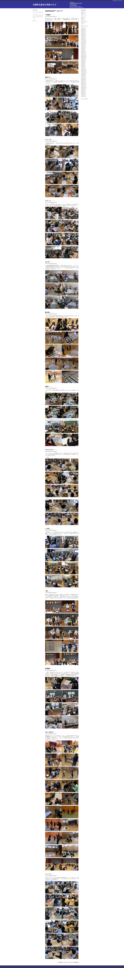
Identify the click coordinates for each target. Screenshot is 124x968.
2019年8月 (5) (83, 75)
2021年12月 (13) (83, 39)
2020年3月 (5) (83, 66)
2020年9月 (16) (83, 58)
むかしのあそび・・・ (51, 732)
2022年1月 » (76, 962)
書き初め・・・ (49, 312)
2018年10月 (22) (83, 88)
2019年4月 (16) (83, 80)
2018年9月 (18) (83, 89)
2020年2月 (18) (83, 67)
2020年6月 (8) (83, 62)
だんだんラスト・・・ (51, 449)
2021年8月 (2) (83, 44)
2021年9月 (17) (83, 43)
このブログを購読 (85, 98)
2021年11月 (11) (83, 40)
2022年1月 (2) (83, 38)
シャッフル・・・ (50, 874)
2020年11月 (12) (83, 56)
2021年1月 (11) (83, 53)
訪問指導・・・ (49, 668)
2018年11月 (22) (83, 87)
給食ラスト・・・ (50, 77)
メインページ (66, 962)
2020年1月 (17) (83, 69)
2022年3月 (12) (83, 35)
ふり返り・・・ (49, 528)
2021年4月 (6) (83, 49)
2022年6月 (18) (83, 31)
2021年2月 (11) (83, 52)
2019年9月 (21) (83, 74)
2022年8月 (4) (83, 29)
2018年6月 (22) (83, 93)
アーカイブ (71, 962)
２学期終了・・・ (50, 14)
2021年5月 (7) (83, 48)
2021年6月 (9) (83, 47)
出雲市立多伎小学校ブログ (44, 5)
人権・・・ (48, 591)
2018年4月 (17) (83, 96)
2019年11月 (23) (83, 71)
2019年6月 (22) (83, 78)
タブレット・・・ (50, 200)
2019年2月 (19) (83, 83)
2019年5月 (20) (83, 79)
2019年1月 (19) (83, 84)
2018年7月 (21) (83, 92)
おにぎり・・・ (49, 261)
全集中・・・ (48, 386)
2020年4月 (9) (83, 65)
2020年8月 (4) (83, 60)
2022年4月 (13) (83, 34)
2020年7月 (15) (83, 61)
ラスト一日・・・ (50, 139)
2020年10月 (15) (83, 57)
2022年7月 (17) (83, 30)
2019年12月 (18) (83, 70)
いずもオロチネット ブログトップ (117, 0)
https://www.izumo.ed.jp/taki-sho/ (77, 7)
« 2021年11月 (60, 962)
